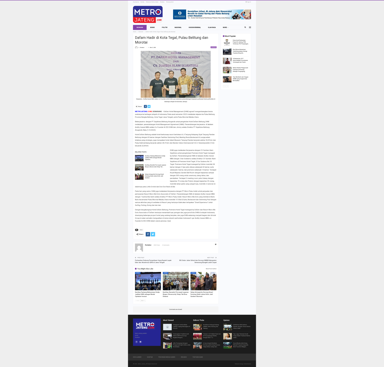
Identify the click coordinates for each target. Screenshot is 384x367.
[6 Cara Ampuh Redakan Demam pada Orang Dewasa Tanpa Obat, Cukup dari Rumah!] (197, 345)
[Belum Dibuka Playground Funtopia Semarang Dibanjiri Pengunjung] (227, 70)
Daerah (138, 272)
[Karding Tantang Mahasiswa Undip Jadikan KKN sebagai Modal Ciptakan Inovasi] (139, 158)
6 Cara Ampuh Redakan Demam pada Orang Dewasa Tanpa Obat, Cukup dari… (211, 344)
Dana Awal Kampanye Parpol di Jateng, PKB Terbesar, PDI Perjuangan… (241, 42)
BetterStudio (247, 364)
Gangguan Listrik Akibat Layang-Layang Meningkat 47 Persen (181, 326)
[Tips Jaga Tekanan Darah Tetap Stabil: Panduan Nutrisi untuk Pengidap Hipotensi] (227, 336)
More (225, 27)
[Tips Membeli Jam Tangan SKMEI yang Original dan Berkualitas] (227, 79)
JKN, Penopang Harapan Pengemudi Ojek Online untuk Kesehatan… (181, 344)
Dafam (141, 229)
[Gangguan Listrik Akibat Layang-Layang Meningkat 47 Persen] (167, 327)
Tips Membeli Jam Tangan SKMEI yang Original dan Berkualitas (240, 78)
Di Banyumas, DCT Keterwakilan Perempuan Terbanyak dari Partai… (240, 60)
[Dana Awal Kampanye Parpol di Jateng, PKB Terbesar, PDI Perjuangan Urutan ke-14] (227, 42)
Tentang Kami (170, 2)
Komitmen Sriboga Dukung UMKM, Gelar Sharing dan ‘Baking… (211, 326)
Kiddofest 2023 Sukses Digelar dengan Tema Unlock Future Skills (241, 326)
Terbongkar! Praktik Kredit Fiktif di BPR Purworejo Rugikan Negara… (181, 335)
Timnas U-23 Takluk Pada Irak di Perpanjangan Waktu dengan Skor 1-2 (212, 335)
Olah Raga (212, 27)
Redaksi (162, 2)
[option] (236, 61)
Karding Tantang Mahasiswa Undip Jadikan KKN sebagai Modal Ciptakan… (155, 157)
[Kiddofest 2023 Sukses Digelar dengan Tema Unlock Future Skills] (227, 327)
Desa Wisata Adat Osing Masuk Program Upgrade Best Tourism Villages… (240, 344)
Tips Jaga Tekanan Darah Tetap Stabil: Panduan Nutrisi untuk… (241, 335)
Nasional (178, 27)
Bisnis (152, 27)
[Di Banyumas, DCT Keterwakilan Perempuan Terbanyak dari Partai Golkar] (227, 61)
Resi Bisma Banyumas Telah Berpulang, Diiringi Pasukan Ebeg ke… (240, 51)
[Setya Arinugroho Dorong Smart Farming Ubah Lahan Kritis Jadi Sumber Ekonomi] (139, 176)
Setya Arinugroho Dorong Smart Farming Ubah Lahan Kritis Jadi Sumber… (154, 176)
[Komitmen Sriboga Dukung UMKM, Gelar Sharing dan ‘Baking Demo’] (197, 327)
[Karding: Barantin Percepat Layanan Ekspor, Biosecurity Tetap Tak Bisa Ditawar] (139, 167)
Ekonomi (140, 27)
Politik (164, 27)
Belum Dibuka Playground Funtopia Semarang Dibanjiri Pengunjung (240, 69)
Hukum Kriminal (195, 27)
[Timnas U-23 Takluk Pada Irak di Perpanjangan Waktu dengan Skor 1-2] (197, 336)
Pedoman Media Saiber (152, 2)
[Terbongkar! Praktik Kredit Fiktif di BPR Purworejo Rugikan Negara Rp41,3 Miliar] (167, 336)
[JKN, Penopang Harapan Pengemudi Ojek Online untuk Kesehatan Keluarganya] (167, 345)
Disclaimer (136, 2)
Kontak (142, 2)
